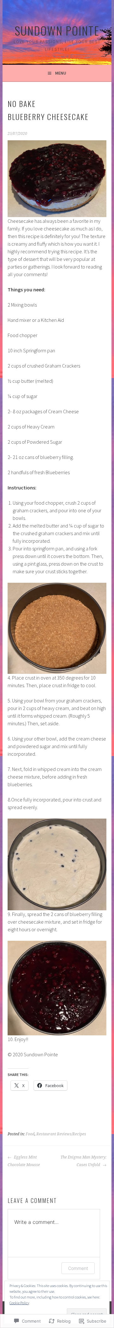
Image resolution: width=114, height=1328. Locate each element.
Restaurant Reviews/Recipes (61, 1134)
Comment (78, 1268)
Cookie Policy (19, 1302)
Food (30, 1134)
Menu (60, 73)
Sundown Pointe (57, 30)
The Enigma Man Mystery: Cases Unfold (83, 1161)
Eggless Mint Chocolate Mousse (24, 1161)
